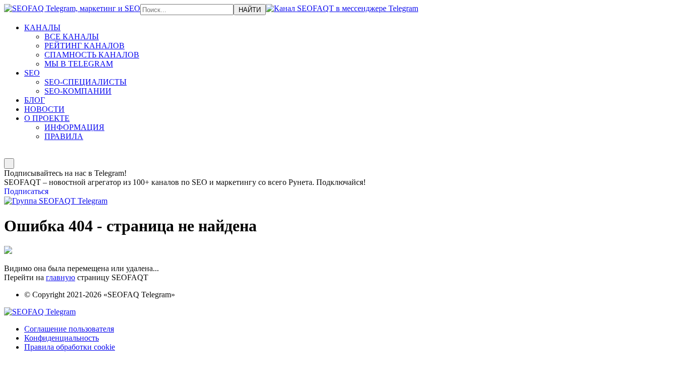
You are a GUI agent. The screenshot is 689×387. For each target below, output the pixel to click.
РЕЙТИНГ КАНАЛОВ (84, 45)
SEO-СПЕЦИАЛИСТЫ (85, 82)
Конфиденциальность (61, 338)
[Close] (9, 163)
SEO (32, 73)
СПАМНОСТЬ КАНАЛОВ (91, 54)
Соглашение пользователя (69, 329)
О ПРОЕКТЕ (47, 118)
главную (60, 277)
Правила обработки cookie (69, 347)
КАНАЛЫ (42, 27)
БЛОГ (34, 100)
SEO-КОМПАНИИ (77, 91)
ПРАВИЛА (63, 136)
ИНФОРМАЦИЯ (74, 127)
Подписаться (26, 191)
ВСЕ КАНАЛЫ (71, 36)
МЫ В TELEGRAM (78, 63)
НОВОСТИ (44, 109)
